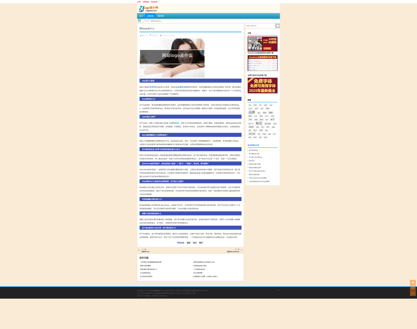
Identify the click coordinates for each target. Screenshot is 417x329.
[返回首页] (412, 282)
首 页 (139, 2)
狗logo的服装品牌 (255, 167)
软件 (255, 137)
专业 (250, 105)
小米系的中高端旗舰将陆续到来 (150, 262)
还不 (260, 137)
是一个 (251, 123)
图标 (271, 112)
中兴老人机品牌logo (255, 157)
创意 (267, 108)
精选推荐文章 (179, 290)
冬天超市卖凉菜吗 (146, 276)
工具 (272, 116)
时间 (267, 119)
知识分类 (154, 2)
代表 (265, 105)
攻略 (256, 120)
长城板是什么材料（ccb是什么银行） (205, 276)
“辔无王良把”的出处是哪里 (258, 178)
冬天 (262, 108)
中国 (255, 105)
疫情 (250, 130)
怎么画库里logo (145, 273)
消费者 (251, 127)
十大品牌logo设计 (199, 269)
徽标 (182, 86)
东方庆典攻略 (197, 273)
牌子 (262, 127)
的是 (261, 130)
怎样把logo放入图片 (200, 265)
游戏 (257, 127)
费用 (250, 137)
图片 (250, 116)
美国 (266, 130)
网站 (154, 86)
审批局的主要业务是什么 (148, 269)
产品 (260, 105)
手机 (250, 119)
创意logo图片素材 (255, 164)
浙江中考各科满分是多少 (257, 171)
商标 (264, 112)
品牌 (252, 112)
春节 (272, 119)
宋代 (261, 116)
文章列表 (146, 2)
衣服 (264, 134)
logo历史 (252, 160)
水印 (274, 124)
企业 (271, 105)
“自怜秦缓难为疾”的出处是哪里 (259, 181)
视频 (269, 134)
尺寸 (266, 116)
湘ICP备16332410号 (202, 290)
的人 (255, 130)
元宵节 (250, 108)
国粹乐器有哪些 (145, 265)
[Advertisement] (65, 314)
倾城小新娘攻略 (254, 174)
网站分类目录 (171, 290)
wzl (146, 35)
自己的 (252, 133)
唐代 (259, 113)
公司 (256, 108)
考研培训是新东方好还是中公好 (204, 262)
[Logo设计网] (148, 4)
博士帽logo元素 (254, 153)
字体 (256, 116)
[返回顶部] (412, 293)
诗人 (274, 134)
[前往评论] (412, 287)
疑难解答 (193, 290)
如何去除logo (253, 150)
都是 (265, 137)
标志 (177, 122)
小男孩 (278, 290)
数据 (261, 119)
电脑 (273, 127)
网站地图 (187, 290)
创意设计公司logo (233, 251)
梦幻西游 (268, 124)
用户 (268, 127)
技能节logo (146, 251)
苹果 (259, 134)
